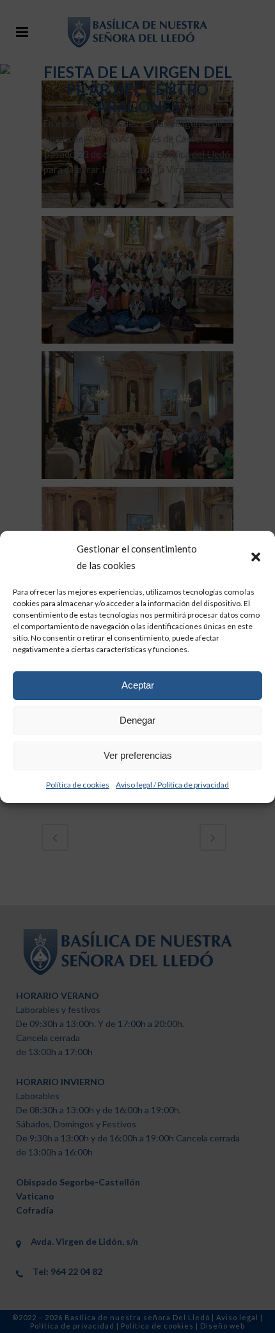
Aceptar (138, 685)
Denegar (137, 720)
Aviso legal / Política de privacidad (172, 784)
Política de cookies (77, 784)
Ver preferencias (138, 755)
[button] (255, 557)
